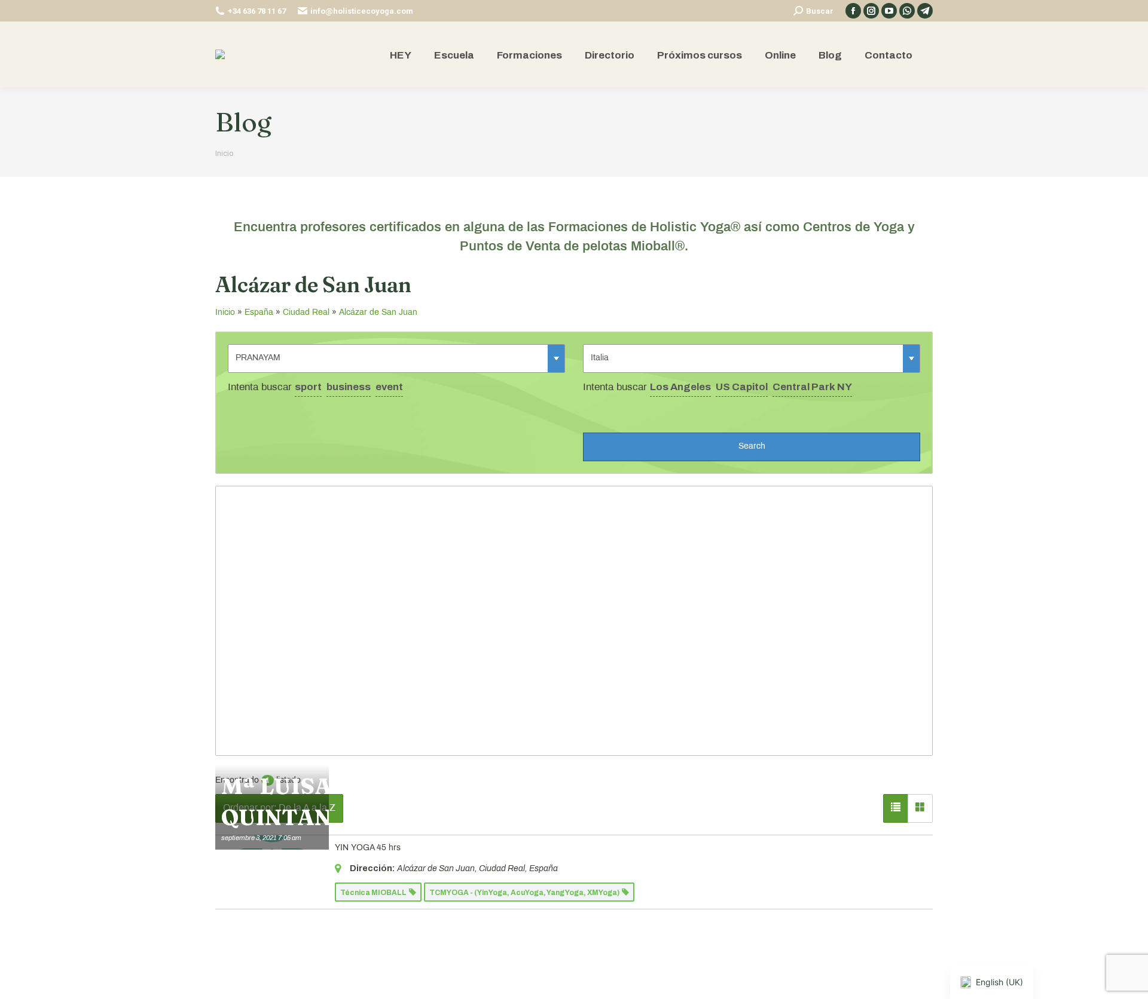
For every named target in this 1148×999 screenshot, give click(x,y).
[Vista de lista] (895, 808)
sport (308, 387)
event (389, 387)
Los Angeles (680, 387)
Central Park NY (812, 387)
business (348, 387)
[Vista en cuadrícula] (920, 808)
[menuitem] (400, 55)
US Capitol (742, 387)
